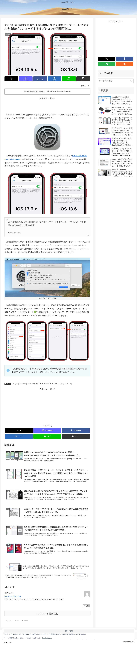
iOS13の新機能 (33, 384)
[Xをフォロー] (106, 59)
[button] (83, 78)
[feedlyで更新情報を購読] (106, 64)
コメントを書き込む (47, 613)
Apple (16, 384)
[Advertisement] (47, 105)
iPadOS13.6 (45, 384)
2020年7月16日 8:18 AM (12, 596)
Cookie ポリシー (47, 638)
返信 (87, 606)
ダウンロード (67, 384)
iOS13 (8, 384)
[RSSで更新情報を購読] (124, 64)
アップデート (56, 384)
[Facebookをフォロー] (124, 59)
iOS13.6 (23, 384)
